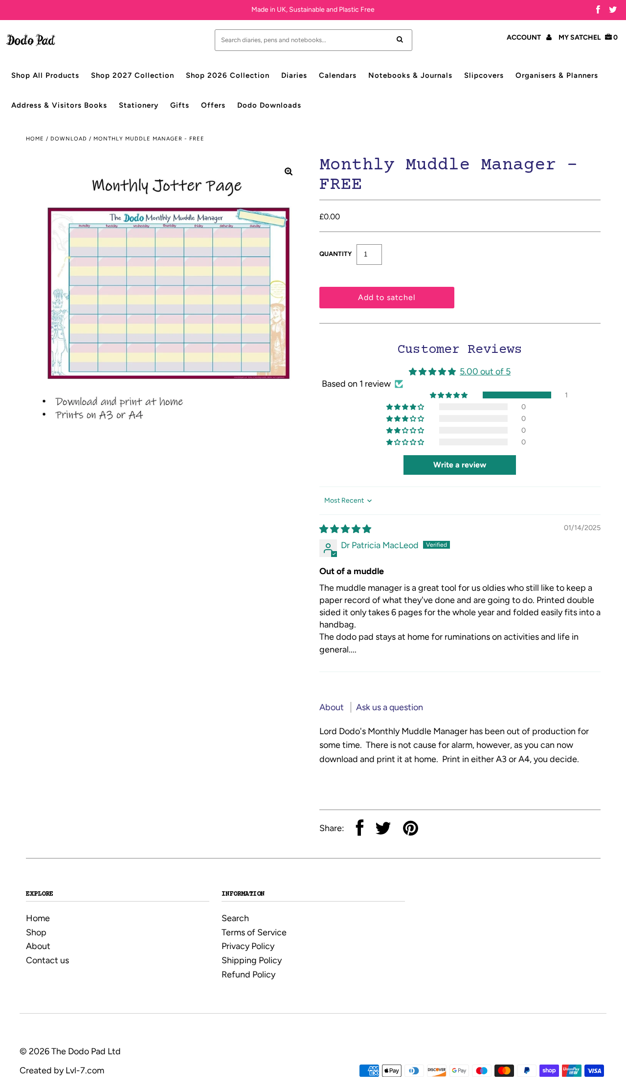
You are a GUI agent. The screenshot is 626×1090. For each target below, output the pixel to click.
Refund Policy (248, 974)
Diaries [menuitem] (294, 75)
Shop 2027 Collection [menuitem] (132, 75)
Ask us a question (389, 707)
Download (68, 139)
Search (235, 918)
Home (35, 139)
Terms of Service (254, 932)
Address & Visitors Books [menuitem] (59, 105)
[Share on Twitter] (383, 829)
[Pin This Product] (410, 829)
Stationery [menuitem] (138, 105)
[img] (345, 529)
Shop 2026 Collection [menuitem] (227, 75)
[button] (449, 395)
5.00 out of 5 (485, 371)
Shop (36, 932)
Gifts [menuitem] (179, 105)
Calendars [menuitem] (338, 75)
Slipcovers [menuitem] (484, 75)
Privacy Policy (248, 946)
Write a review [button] (459, 464)
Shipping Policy (252, 960)
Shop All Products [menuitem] (45, 75)
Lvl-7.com (85, 1070)
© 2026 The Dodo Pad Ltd (70, 1051)
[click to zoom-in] (288, 171)
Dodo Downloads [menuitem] (269, 105)
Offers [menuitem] (213, 105)
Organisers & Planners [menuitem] (556, 75)
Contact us (47, 960)
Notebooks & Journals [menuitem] (410, 75)
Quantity (335, 253)
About (332, 707)
